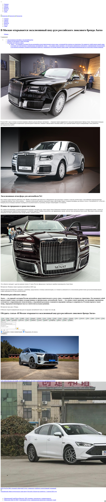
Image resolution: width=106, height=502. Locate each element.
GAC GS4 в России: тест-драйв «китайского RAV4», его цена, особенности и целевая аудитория (28, 381)
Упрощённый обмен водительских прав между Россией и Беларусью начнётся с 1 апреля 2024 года (29, 491)
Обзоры (6, 34)
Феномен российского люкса (15, 43)
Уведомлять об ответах (31, 332)
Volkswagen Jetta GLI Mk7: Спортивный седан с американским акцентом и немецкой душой (30, 500)
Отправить (4, 333)
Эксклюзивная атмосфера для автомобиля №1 (20, 40)
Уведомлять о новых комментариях (12, 332)
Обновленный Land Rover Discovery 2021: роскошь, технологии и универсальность (27, 498)
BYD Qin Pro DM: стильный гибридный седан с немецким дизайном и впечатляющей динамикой (28, 488)
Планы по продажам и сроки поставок (18, 41)
